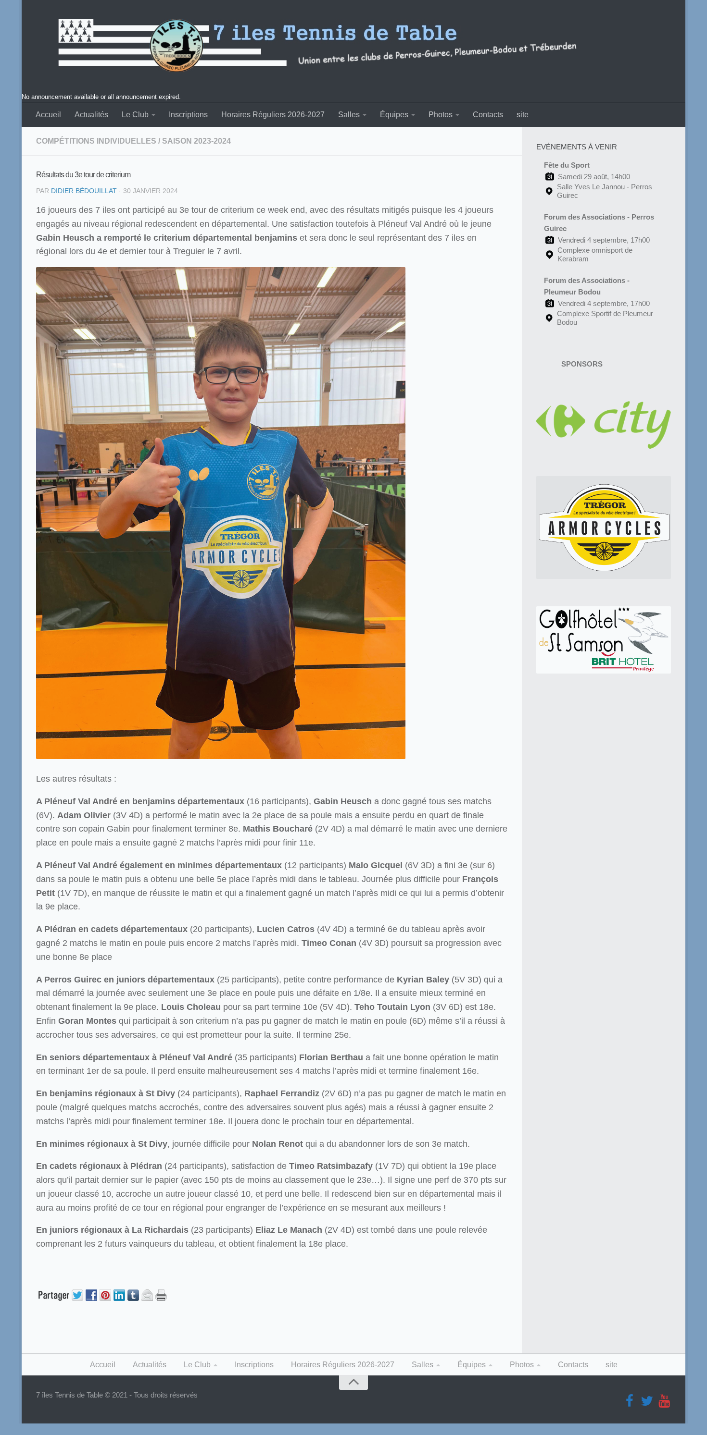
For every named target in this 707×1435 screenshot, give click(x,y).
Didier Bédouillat (84, 191)
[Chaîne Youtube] (664, 1401)
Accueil (48, 114)
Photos (441, 114)
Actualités (91, 114)
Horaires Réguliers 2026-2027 (273, 114)
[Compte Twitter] (647, 1401)
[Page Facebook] (629, 1401)
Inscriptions (188, 114)
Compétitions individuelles (96, 141)
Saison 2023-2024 (196, 141)
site (523, 114)
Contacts (488, 114)
